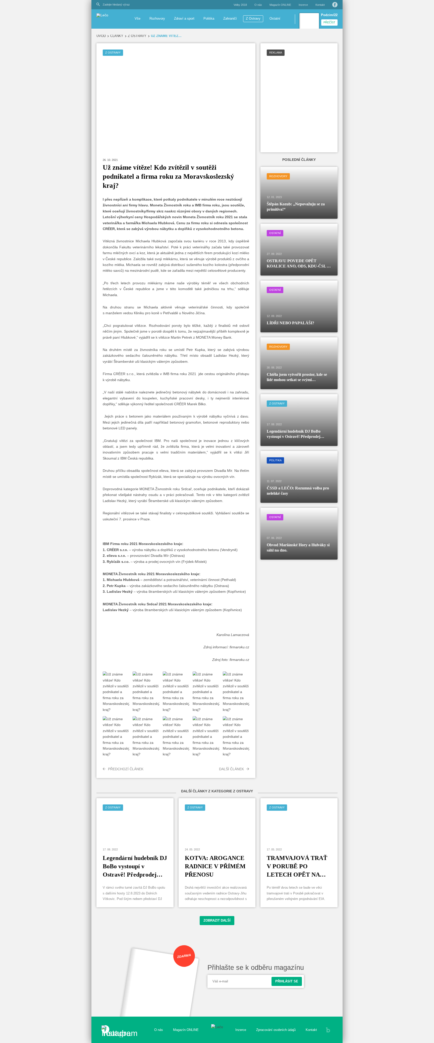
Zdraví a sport (184, 18)
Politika (208, 18)
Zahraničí (230, 18)
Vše (137, 18)
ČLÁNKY (116, 36)
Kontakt (320, 4)
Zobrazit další (217, 920)
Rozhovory (157, 18)
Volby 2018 (240, 4)
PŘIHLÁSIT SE (286, 981)
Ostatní (274, 18)
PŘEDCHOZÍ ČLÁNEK (125, 769)
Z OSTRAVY (137, 36)
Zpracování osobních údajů (276, 1030)
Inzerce (303, 4)
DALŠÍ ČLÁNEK (231, 769)
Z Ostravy (253, 18)
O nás (258, 4)
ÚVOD (101, 36)
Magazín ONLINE (280, 4)
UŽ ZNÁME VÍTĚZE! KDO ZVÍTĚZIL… (166, 36)
